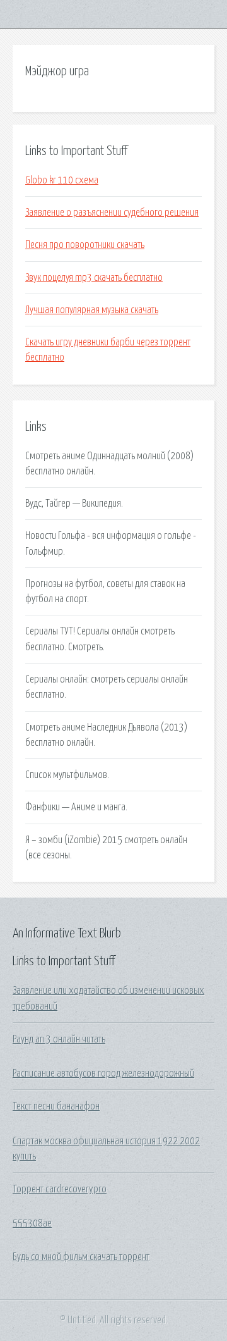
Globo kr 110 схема (61, 180)
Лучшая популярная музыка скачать (91, 310)
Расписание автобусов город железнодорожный (103, 1073)
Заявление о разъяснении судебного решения (112, 212)
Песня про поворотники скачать (84, 245)
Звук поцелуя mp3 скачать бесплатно (94, 278)
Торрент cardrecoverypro (60, 1189)
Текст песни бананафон (56, 1106)
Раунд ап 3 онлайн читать (59, 1039)
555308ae (32, 1223)
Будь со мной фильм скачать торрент (81, 1257)
